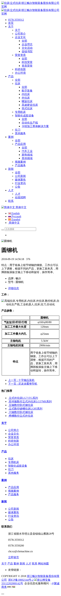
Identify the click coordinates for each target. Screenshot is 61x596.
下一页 (22, 383)
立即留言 (13, 557)
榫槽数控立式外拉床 (21, 415)
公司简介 (13, 430)
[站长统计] (11, 586)
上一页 (21, 380)
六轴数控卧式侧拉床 (21, 412)
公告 (11, 519)
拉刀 (11, 469)
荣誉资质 (13, 437)
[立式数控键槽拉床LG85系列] (8, 408)
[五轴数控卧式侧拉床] (8, 405)
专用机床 (13, 462)
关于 (4, 423)
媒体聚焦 (13, 512)
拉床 (11, 458)
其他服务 (13, 472)
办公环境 (13, 444)
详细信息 (13, 288)
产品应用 (13, 487)
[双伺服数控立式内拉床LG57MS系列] (8, 401)
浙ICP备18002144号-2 (21, 579)
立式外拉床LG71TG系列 (23, 397)
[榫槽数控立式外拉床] (8, 415)
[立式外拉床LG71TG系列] (8, 397)
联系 (34, 563)
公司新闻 (13, 508)
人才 (28, 563)
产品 (4, 451)
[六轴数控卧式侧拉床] (8, 412)
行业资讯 (13, 515)
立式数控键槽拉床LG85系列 (25, 408)
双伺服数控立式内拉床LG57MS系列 (30, 401)
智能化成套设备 (17, 465)
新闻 (4, 501)
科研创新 (13, 440)
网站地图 (43, 563)
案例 (4, 480)
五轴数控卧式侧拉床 (21, 405)
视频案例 (13, 490)
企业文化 (13, 433)
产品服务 (13, 494)
